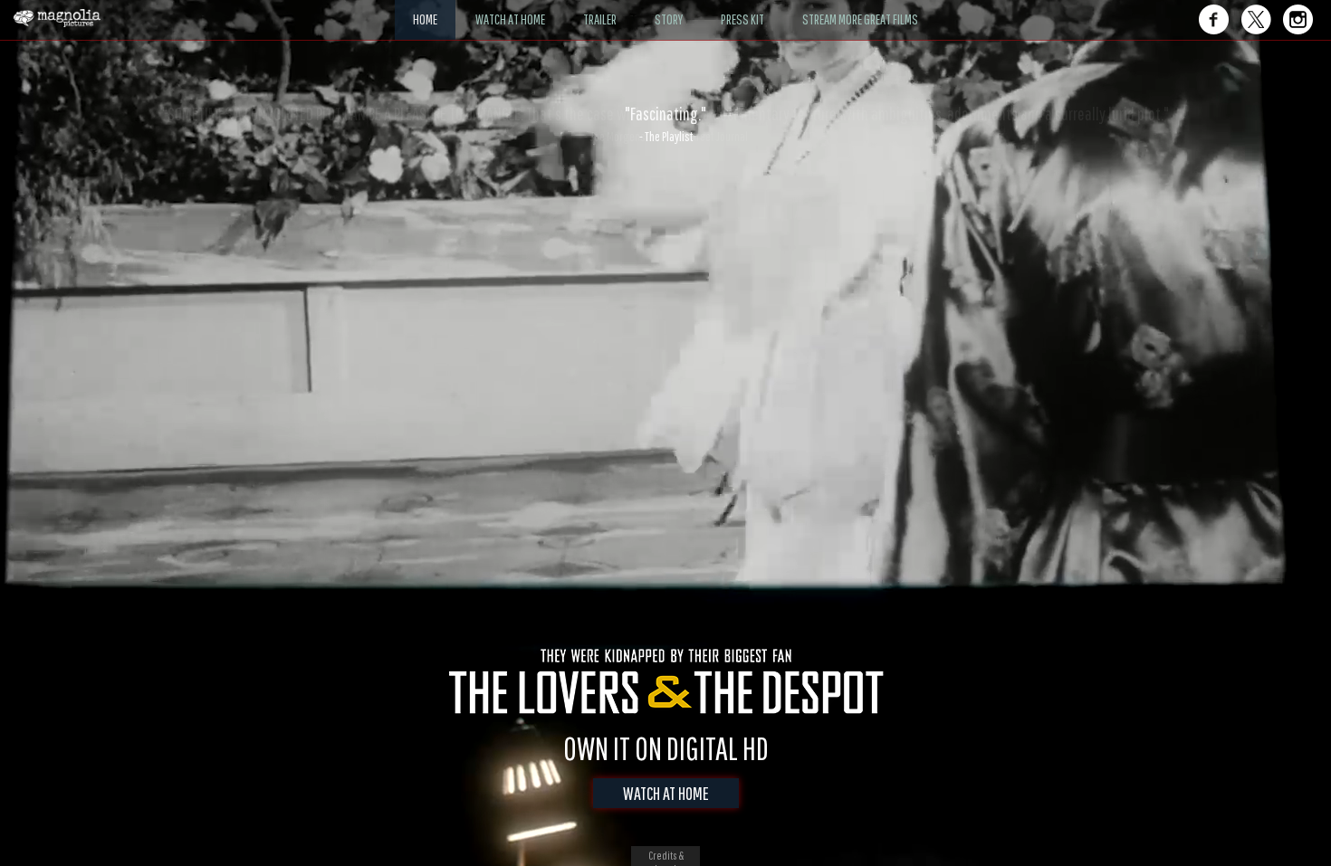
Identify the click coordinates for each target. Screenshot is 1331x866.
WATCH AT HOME (666, 793)
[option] (665, 124)
